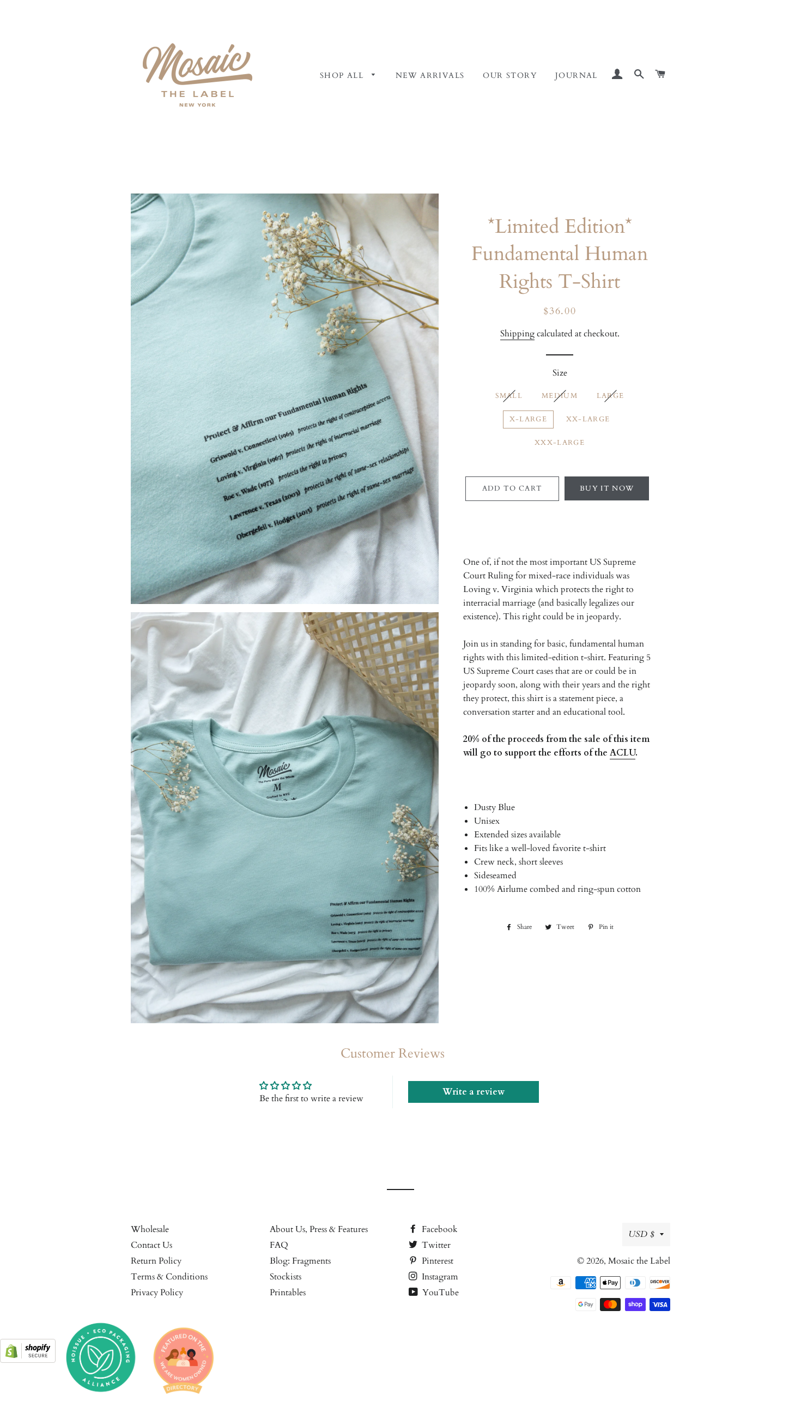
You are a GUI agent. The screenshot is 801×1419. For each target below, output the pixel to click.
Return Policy (156, 1261)
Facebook (439, 1229)
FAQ (279, 1245)
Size (560, 373)
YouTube (439, 1293)
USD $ (641, 1234)
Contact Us (151, 1245)
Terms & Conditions (169, 1277)
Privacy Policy (157, 1293)
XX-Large (588, 419)
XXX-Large (560, 443)
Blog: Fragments (300, 1261)
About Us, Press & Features (319, 1229)
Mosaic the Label (639, 1261)
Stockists (285, 1277)
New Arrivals (430, 75)
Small (509, 396)
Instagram (439, 1277)
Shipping (517, 334)
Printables (288, 1293)
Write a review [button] (473, 1092)
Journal (576, 75)
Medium (560, 396)
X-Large (528, 419)
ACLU (622, 753)
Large (610, 396)
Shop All (343, 75)
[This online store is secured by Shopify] (28, 1360)
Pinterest (436, 1261)
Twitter (435, 1245)
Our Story (510, 75)
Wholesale (150, 1229)
